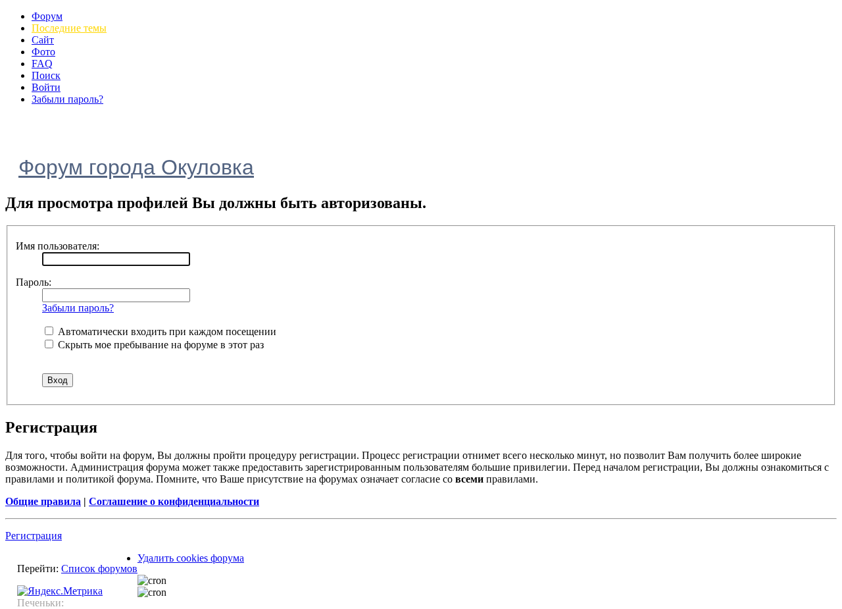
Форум (47, 16)
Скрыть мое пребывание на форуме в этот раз (159, 344)
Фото (43, 51)
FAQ (42, 63)
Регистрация (33, 535)
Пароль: (33, 282)
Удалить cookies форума (190, 558)
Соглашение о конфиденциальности (174, 501)
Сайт (43, 39)
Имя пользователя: (57, 246)
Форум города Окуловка (136, 167)
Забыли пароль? (67, 99)
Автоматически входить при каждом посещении (165, 331)
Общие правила (43, 501)
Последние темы (69, 28)
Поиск (46, 75)
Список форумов (99, 568)
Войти (46, 87)
